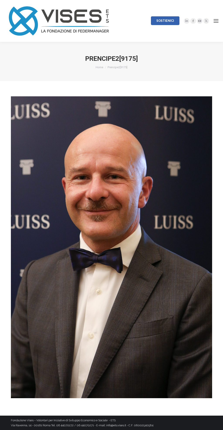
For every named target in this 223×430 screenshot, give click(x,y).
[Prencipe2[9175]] (111, 247)
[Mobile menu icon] (216, 21)
